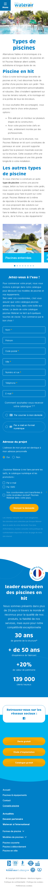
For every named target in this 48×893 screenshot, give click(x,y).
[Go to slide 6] (28, 265)
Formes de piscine (12, 831)
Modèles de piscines (13, 837)
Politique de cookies (35, 882)
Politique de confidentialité (14, 882)
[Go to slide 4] (22, 265)
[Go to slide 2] (17, 265)
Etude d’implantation (24, 752)
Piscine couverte (11, 842)
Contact (7, 800)
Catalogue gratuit (24, 762)
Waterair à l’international (16, 824)
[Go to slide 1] (14, 265)
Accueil (6, 789)
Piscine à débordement (14, 846)
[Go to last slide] (6, 243)
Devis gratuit (24, 741)
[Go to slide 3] (20, 265)
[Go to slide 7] (30, 265)
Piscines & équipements (15, 795)
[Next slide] (41, 243)
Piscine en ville (10, 850)
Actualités (8, 813)
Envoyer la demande (24, 508)
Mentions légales (34, 878)
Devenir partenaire (13, 819)
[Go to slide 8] (33, 265)
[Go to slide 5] (25, 265)
